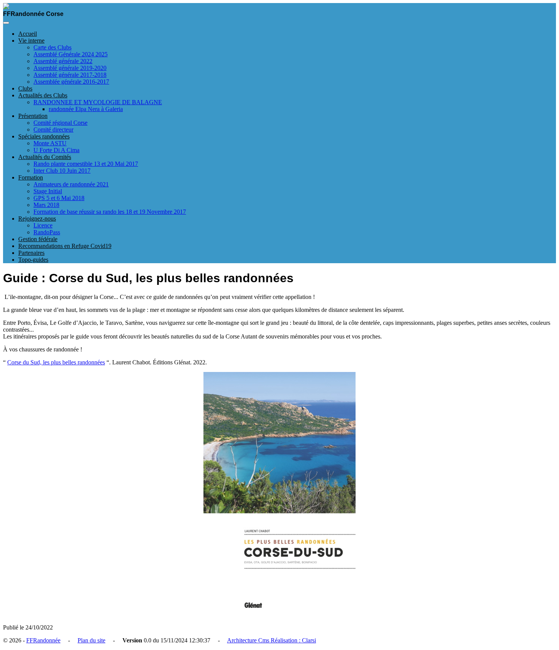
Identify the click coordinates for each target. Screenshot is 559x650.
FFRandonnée (43, 640)
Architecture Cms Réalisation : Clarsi (271, 640)
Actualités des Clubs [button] (42, 95)
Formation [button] (30, 177)
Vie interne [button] (31, 40)
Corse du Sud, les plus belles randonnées (56, 362)
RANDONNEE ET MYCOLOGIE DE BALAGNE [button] (97, 102)
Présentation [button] (33, 116)
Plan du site (91, 640)
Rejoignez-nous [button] (37, 218)
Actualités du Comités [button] (44, 157)
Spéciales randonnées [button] (44, 136)
